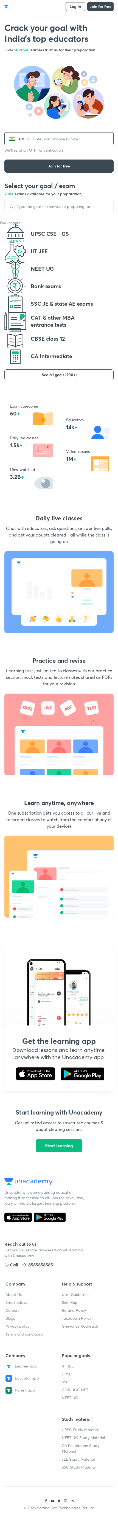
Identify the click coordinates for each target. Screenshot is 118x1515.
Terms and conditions (24, 1334)
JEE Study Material (78, 1459)
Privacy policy (17, 1326)
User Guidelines (75, 1294)
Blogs (10, 1318)
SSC (65, 1381)
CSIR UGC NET (75, 1389)
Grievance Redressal (80, 1326)
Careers (12, 1310)
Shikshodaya (16, 1302)
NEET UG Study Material (83, 1437)
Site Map (69, 1302)
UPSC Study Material (80, 1429)
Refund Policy (74, 1310)
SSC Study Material (78, 1467)
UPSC (67, 1374)
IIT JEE (68, 1366)
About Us (13, 1294)
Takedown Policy (76, 1318)
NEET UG (70, 1397)
